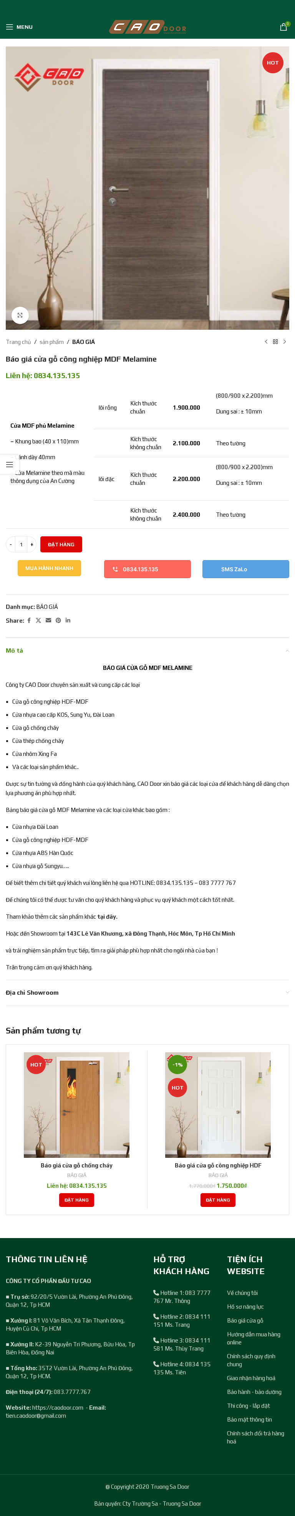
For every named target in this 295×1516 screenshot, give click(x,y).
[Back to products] (275, 342)
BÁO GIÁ (83, 342)
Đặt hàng (61, 544)
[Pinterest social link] (58, 620)
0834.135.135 (140, 569)
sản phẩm (52, 342)
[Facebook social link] (28, 620)
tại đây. (107, 916)
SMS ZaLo (234, 569)
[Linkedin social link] (68, 620)
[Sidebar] (9, 464)
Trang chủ (18, 342)
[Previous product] (266, 342)
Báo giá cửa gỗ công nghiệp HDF (218, 1165)
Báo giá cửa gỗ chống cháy (77, 1165)
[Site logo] (147, 26)
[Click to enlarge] (20, 315)
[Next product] (284, 342)
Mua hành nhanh (49, 568)
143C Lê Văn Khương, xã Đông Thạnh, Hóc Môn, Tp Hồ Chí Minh (150, 933)
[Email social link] (48, 620)
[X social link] (38, 620)
